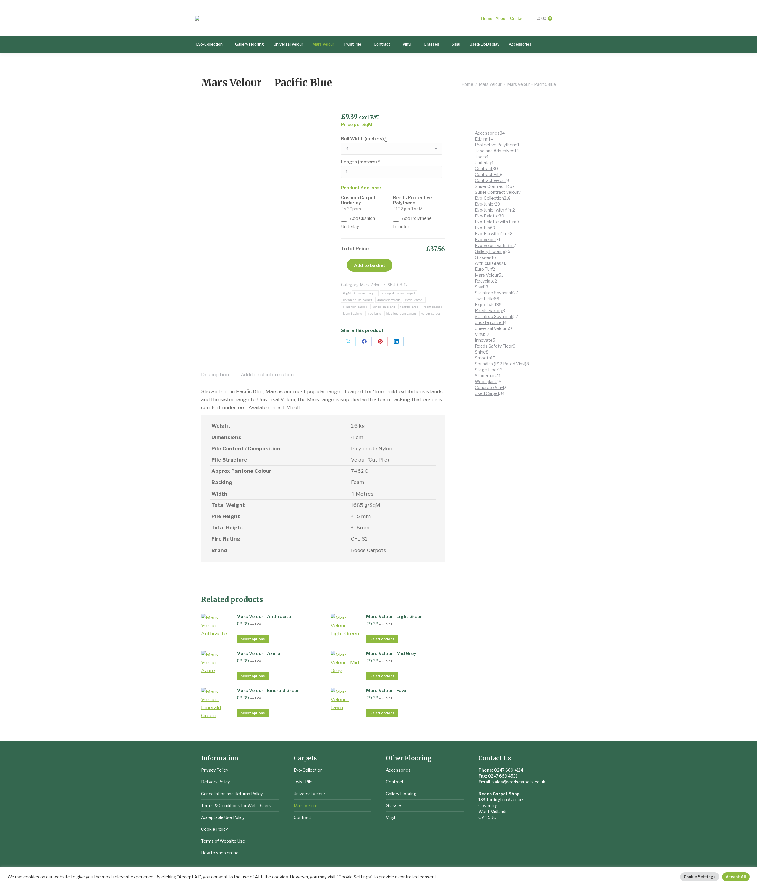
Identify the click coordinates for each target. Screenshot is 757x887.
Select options (253, 639)
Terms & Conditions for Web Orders (236, 805)
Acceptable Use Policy (223, 817)
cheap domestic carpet (398, 293)
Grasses (394, 805)
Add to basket (369, 265)
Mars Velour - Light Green (394, 616)
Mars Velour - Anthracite (264, 616)
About (501, 18)
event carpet (414, 299)
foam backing (353, 313)
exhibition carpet (355, 306)
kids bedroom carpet (401, 313)
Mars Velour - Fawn (387, 690)
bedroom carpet (365, 293)
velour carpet (430, 313)
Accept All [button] (736, 876)
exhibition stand (383, 306)
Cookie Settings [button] (700, 876)
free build (374, 313)
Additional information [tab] (267, 375)
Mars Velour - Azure (258, 653)
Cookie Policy (214, 829)
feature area (409, 306)
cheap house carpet (357, 299)
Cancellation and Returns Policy (232, 793)
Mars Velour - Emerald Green (268, 690)
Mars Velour (371, 284)
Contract (302, 817)
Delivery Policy (215, 781)
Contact (517, 18)
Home (486, 18)
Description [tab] (215, 375)
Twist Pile (303, 781)
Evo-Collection (308, 770)
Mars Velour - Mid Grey (391, 653)
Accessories (398, 770)
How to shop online (220, 852)
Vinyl (390, 817)
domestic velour (388, 299)
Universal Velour (309, 793)
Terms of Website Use (223, 841)
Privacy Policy (214, 770)
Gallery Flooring (401, 793)
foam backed (433, 306)
